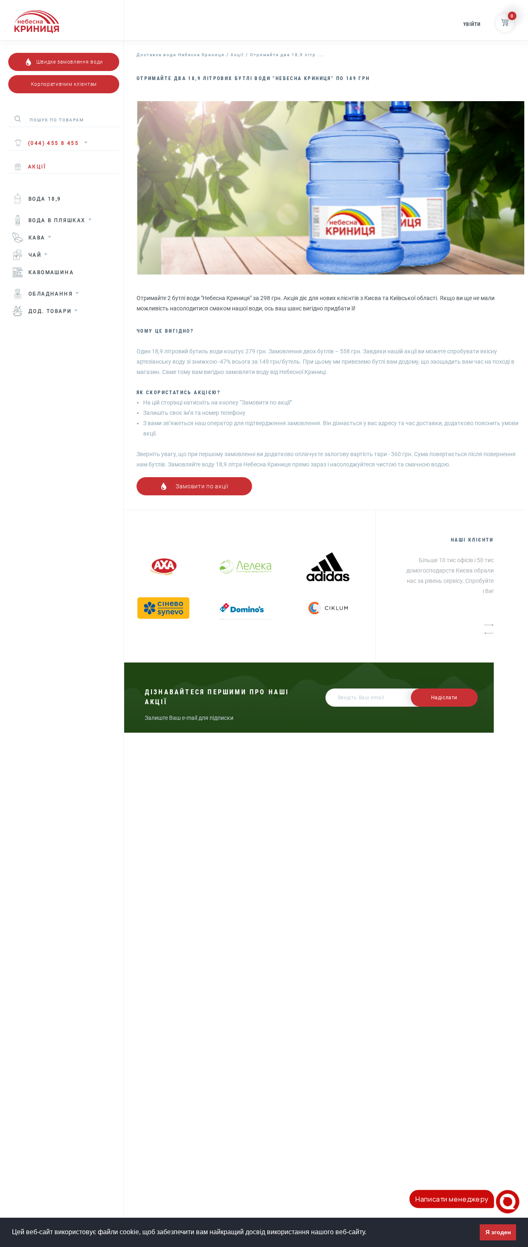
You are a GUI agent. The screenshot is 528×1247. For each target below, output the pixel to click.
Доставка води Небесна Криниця (180, 54)
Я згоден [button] (498, 1232)
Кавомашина (51, 272)
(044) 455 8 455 (53, 143)
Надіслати (444, 697)
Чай (35, 255)
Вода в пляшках (57, 220)
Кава (36, 238)
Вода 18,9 (44, 199)
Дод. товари (50, 311)
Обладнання (50, 294)
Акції (237, 54)
